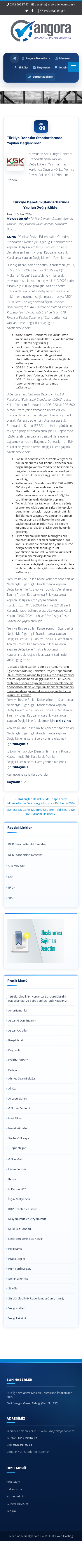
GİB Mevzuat (16, 866)
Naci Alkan (15, 1118)
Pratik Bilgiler (16, 1259)
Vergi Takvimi (17, 1318)
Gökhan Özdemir (19, 1108)
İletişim (12, 1179)
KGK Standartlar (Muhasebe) (27, 844)
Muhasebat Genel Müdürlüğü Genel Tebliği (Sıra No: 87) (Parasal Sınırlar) (41, 812)
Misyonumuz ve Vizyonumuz (27, 1219)
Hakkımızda (14, 1489)
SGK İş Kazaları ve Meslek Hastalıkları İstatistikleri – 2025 (41, 1395)
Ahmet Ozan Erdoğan (22, 1078)
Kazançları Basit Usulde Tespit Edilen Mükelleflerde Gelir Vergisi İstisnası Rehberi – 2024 (41, 801)
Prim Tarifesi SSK (19, 1268)
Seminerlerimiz (18, 1278)
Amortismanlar (18, 1010)
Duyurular (15, 1050)
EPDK (11, 887)
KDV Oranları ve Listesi (23, 1209)
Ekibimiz (13, 1070)
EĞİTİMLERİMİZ (18, 1060)
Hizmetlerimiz (17, 1169)
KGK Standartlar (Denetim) (25, 855)
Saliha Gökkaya (18, 1138)
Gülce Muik (15, 1159)
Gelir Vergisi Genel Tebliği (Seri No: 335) (32, 1403)
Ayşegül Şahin (17, 1098)
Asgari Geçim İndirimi (22, 1020)
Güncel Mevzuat (17, 1504)
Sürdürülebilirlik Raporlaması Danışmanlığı (36, 1298)
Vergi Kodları (16, 1308)
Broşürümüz (16, 1040)
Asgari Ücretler (18, 1030)
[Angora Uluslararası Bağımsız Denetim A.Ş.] (41, 29)
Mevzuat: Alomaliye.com (24, 1536)
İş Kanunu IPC (17, 1189)
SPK (11, 898)
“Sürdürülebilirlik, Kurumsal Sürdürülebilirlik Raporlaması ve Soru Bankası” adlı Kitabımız (37, 998)
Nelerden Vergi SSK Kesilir (25, 1239)
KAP (11, 877)
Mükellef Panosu (19, 1229)
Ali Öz (12, 1088)
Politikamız (15, 1249)
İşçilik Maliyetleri (19, 1199)
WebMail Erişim (54, 11)
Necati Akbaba (18, 1128)
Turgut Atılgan (17, 1148)
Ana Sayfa (13, 1482)
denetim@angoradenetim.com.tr (55, 4)
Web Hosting (65, 1536)
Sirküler (13, 1288)
